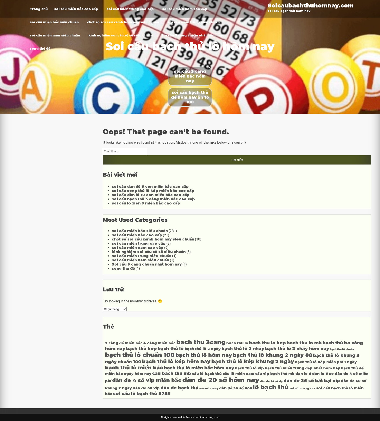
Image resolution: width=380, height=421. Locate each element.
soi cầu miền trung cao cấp (130, 9)
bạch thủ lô (171, 348)
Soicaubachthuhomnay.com (311, 5)
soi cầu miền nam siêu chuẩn (55, 35)
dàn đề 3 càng (208, 388)
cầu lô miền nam (238, 374)
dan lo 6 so (323, 374)
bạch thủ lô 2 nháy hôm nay (297, 348)
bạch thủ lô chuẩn (342, 349)
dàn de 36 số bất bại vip (311, 380)
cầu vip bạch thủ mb (274, 374)
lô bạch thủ (271, 387)
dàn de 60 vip (146, 388)
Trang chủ (39, 9)
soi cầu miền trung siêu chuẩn (193, 22)
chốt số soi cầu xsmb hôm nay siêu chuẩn (123, 22)
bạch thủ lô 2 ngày (203, 349)
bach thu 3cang (200, 342)
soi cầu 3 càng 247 (302, 388)
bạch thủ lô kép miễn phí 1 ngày (326, 362)
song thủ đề (40, 49)
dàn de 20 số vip (271, 381)
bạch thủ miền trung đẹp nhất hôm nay (302, 368)
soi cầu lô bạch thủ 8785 (141, 393)
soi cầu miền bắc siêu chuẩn (54, 22)
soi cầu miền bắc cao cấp (76, 9)
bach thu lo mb (304, 342)
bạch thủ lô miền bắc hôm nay (199, 367)
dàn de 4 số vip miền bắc (146, 380)
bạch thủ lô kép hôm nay (176, 361)
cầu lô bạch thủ (207, 374)
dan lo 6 (303, 374)
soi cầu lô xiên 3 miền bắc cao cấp (146, 203)
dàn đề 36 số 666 (235, 388)
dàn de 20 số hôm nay (220, 380)
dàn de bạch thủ (179, 387)
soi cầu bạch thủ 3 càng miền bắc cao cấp (153, 199)
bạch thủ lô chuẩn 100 (140, 354)
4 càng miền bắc (159, 343)
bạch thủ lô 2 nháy (242, 348)
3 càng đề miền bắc (123, 343)
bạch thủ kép (141, 348)
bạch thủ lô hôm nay (203, 355)
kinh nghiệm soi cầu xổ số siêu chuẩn (120, 35)
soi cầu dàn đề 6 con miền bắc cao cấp (150, 186)
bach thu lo (237, 343)
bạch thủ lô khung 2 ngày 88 (272, 355)
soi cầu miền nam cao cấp (184, 9)
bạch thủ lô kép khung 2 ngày (252, 361)
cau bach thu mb (171, 373)
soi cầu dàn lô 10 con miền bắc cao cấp (151, 195)
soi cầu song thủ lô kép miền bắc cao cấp (153, 191)
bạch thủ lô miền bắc (134, 368)
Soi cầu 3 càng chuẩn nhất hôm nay (192, 35)
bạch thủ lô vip (249, 368)
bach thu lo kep (267, 342)
